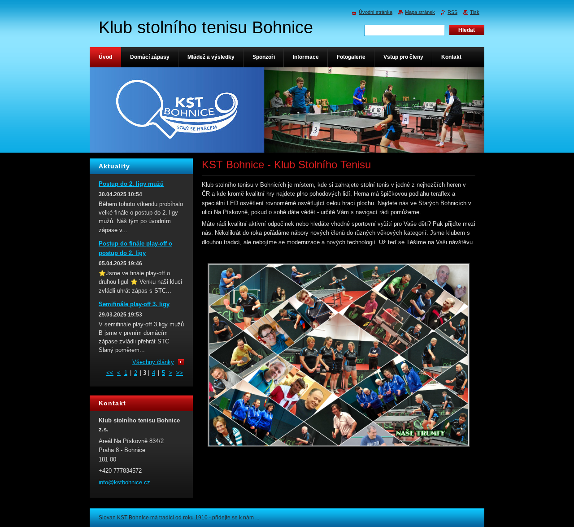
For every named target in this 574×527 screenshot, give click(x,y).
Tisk (474, 12)
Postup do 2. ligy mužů (131, 183)
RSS (452, 12)
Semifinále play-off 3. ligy (134, 304)
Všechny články (153, 362)
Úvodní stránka (375, 12)
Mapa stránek (420, 12)
